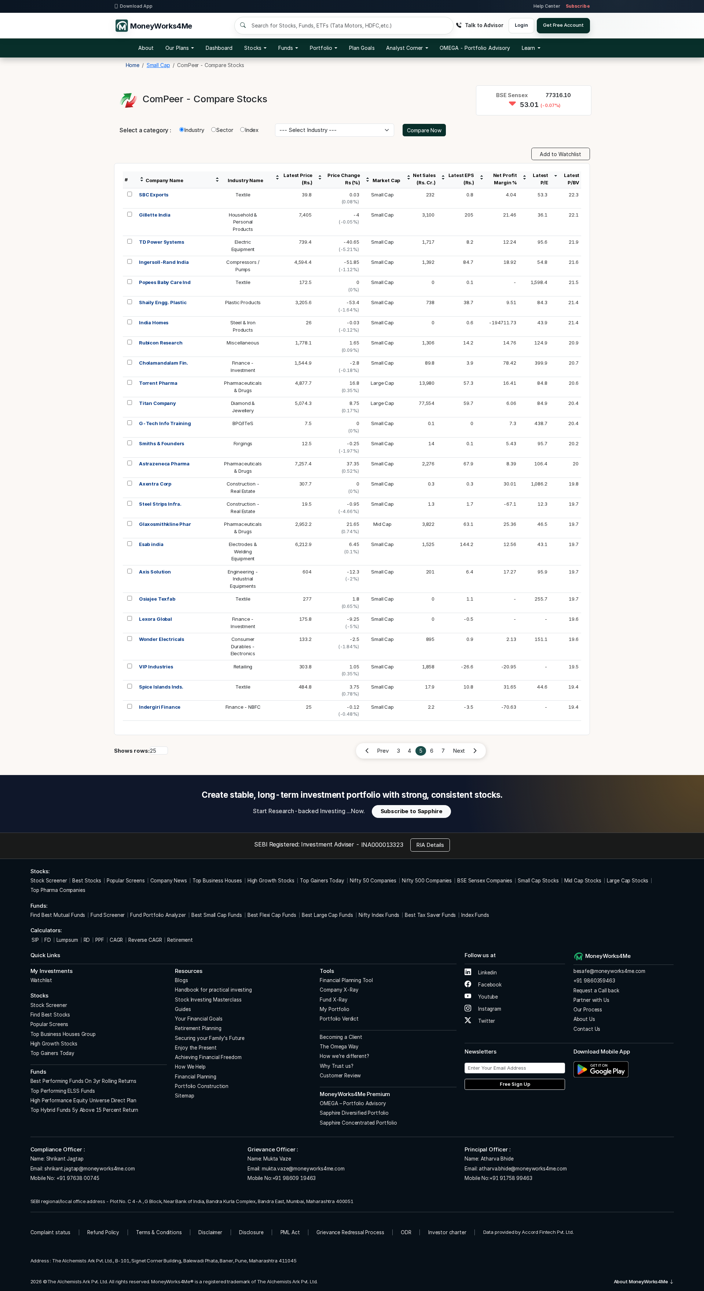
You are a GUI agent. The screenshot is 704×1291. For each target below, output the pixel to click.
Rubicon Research (161, 343)
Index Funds (475, 915)
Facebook (489, 985)
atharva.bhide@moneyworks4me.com (522, 1169)
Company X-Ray (339, 990)
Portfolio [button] (321, 48)
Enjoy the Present (195, 1048)
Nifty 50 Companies (373, 881)
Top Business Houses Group (63, 1034)
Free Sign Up (515, 1084)
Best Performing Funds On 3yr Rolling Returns (83, 1081)
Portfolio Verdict (339, 1019)
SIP (34, 940)
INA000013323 (382, 844)
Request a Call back (596, 990)
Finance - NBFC (243, 707)
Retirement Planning (198, 1028)
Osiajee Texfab (157, 599)
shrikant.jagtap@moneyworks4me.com (89, 1169)
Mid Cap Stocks (582, 881)
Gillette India (154, 215)
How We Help (190, 1067)
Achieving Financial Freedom (208, 1057)
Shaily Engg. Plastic (163, 302)
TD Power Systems (161, 242)
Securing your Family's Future (210, 1038)
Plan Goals (362, 48)
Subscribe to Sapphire (412, 811)
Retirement (180, 940)
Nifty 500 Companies (427, 881)
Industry (194, 129)
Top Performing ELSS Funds (62, 1091)
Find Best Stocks (50, 1015)
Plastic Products (243, 302)
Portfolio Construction (201, 1086)
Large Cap (382, 383)
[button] (474, 48)
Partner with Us (591, 1000)
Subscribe (578, 6)
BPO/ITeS (242, 423)
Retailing (243, 667)
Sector (224, 129)
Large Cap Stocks (628, 881)
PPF (99, 940)
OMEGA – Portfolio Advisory (353, 1103)
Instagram (489, 1009)
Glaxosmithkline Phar (165, 524)
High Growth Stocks (270, 881)
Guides (183, 1009)
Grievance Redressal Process (350, 1232)
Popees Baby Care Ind (165, 282)
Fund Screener (108, 915)
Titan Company (157, 403)
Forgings (243, 443)
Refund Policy (103, 1232)
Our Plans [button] (177, 48)
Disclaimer (210, 1232)
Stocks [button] (252, 48)
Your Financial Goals (198, 1019)
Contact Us (587, 1029)
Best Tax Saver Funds (430, 915)
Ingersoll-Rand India (164, 262)
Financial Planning (195, 1077)
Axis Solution (155, 572)
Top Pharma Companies (57, 890)
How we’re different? (344, 1056)
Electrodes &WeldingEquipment (243, 551)
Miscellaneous (243, 343)
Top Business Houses (217, 881)
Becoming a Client (341, 1037)
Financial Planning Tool (346, 980)
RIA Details (430, 844)
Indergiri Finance (159, 707)
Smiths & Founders (161, 443)
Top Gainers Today (322, 881)
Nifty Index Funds (379, 915)
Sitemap (184, 1096)
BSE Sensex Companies (484, 881)
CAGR (116, 940)
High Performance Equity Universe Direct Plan (83, 1100)
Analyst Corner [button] (404, 48)
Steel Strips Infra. (160, 504)
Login (521, 25)
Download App (136, 6)
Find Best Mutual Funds (57, 915)
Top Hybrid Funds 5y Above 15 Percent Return (84, 1110)
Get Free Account (563, 25)
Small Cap (382, 195)
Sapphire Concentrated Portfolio (358, 1123)
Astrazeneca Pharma (164, 463)
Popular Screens (126, 881)
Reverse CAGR (145, 940)
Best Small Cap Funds (216, 915)
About (146, 48)
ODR (406, 1232)
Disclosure (251, 1232)
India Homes (153, 322)
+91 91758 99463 (510, 1178)
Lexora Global (155, 619)
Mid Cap (382, 524)
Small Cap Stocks (538, 881)
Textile (242, 195)
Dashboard (219, 48)
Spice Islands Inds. (161, 687)
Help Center (547, 6)
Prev (382, 750)
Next (459, 750)
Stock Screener (48, 881)
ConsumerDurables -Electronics (243, 646)
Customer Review (340, 1075)
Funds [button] (285, 48)
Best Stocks (86, 881)
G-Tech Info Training (165, 423)
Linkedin (487, 972)
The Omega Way (339, 1047)
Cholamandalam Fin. (163, 363)
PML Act (290, 1232)
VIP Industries (156, 667)
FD (47, 940)
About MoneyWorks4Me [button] (641, 1281)
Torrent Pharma (158, 383)
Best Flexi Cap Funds (271, 915)
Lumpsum (67, 940)
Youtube (487, 997)
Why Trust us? (336, 1066)
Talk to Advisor (484, 25)
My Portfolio (334, 1009)
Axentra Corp (155, 484)
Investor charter (447, 1232)
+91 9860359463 (594, 981)
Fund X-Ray (334, 1000)
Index (251, 129)
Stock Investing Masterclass (208, 1000)
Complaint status (50, 1232)
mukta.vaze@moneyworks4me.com (303, 1169)
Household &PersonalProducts (243, 222)
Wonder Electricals (161, 639)
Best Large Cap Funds (327, 915)
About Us (584, 1019)
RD (87, 940)
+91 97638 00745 (77, 1178)
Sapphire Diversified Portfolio (354, 1113)
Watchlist (41, 980)
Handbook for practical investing (213, 990)
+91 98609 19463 (294, 1178)
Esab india (151, 544)
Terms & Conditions (159, 1232)
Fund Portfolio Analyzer (158, 915)
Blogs (181, 980)
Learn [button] (528, 48)
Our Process (587, 1009)
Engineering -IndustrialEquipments (243, 579)
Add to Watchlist (560, 154)
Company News (168, 881)
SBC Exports (153, 195)
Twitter (486, 1021)
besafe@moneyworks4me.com (609, 971)
